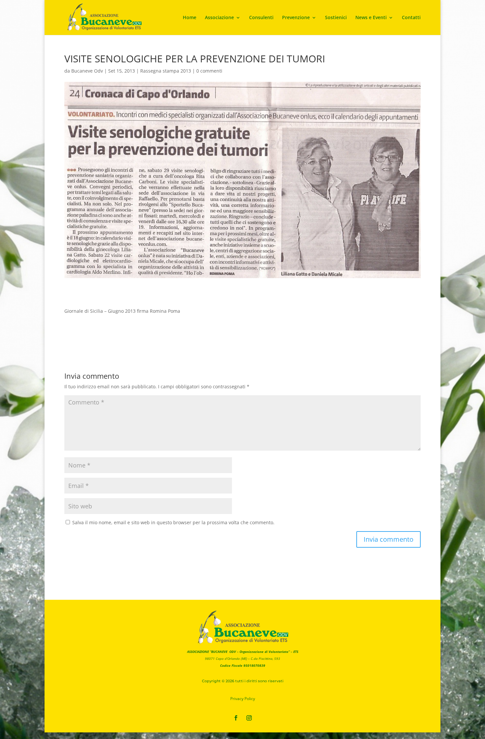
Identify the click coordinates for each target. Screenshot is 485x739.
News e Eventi (371, 17)
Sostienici (336, 17)
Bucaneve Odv (87, 71)
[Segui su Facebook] (236, 718)
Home (189, 17)
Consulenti (261, 17)
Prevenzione (296, 17)
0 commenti (209, 71)
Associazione (219, 17)
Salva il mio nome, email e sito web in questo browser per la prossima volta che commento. (173, 522)
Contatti (411, 17)
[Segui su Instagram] (249, 718)
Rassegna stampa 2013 (165, 71)
